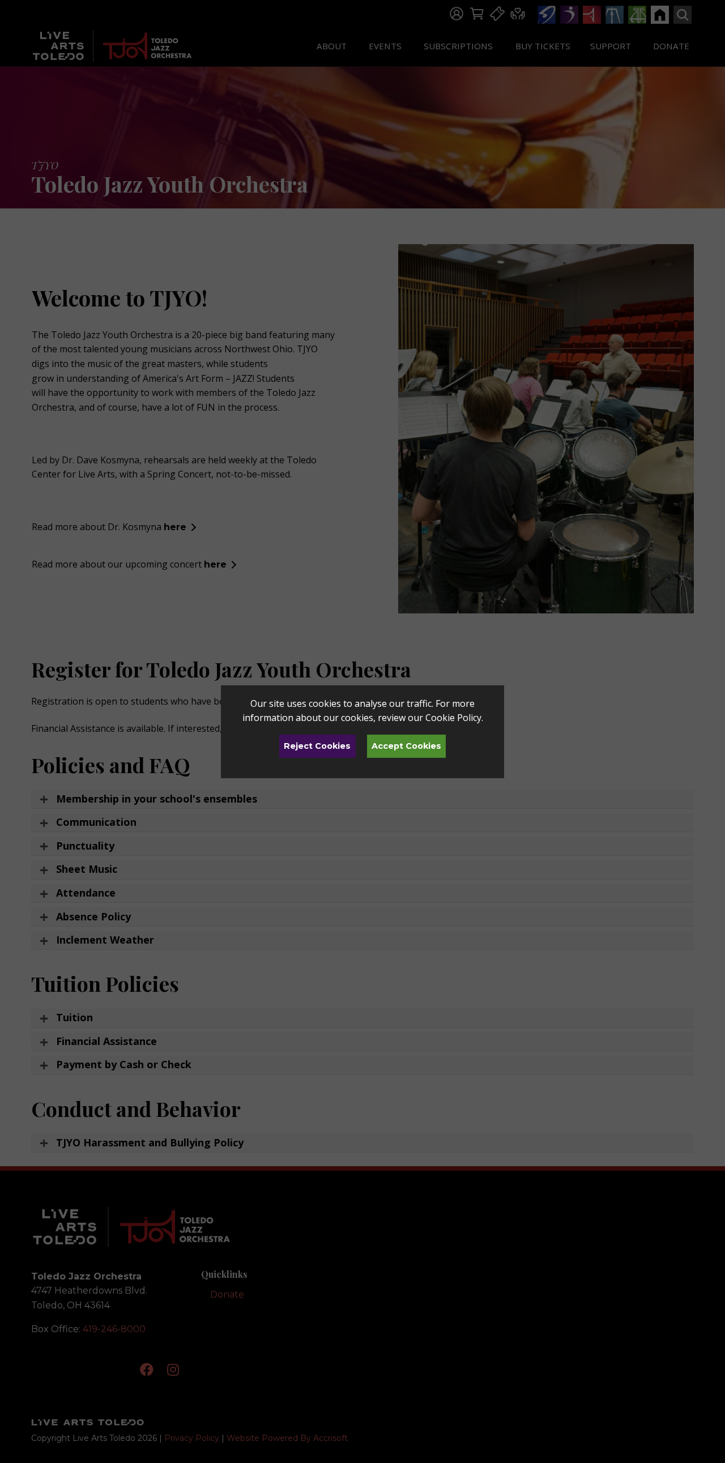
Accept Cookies (406, 746)
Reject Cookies (317, 746)
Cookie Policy (453, 717)
